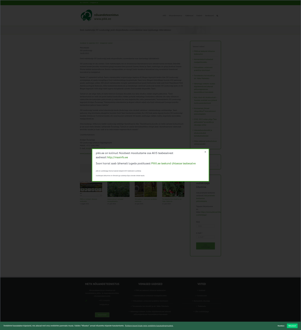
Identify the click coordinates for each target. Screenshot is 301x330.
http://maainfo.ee (117, 157)
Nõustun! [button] (292, 326)
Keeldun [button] (281, 326)
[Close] (205, 152)
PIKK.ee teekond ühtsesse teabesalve (173, 163)
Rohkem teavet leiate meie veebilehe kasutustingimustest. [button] (149, 326)
